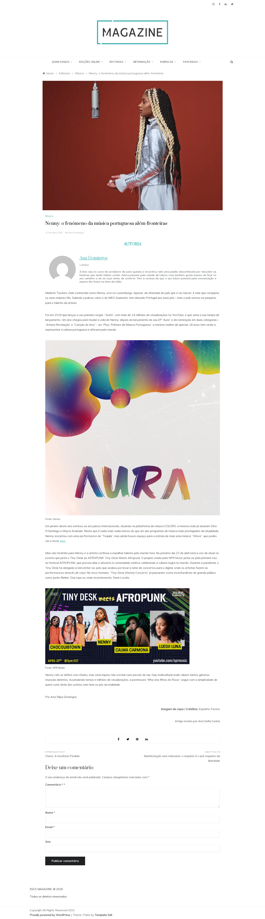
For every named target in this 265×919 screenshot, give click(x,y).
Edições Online (89, 61)
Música (49, 216)
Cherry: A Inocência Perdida (62, 756)
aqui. (63, 541)
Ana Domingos (76, 232)
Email (50, 827)
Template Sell (103, 915)
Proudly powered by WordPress (50, 915)
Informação (142, 61)
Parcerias (190, 61)
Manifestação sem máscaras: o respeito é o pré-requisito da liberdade (182, 758)
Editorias (116, 61)
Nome (50, 812)
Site (48, 841)
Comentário (54, 784)
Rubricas (166, 61)
